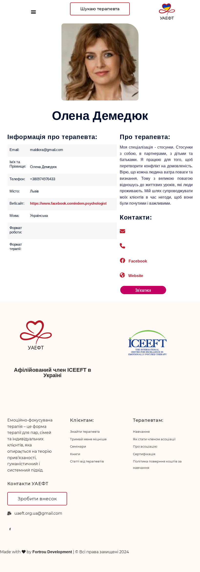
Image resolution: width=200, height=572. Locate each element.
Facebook (138, 261)
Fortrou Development (52, 552)
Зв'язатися (143, 290)
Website (135, 276)
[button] (33, 12)
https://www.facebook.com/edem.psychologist (68, 203)
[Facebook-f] (10, 529)
